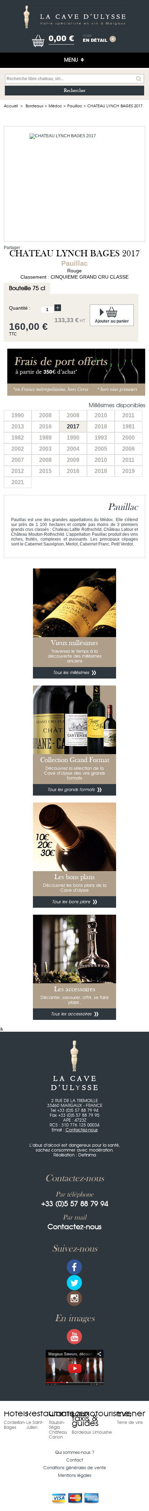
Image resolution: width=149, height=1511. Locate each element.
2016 (45, 426)
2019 (128, 471)
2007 (17, 460)
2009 (73, 460)
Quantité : (19, 308)
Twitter (74, 1283)
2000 (128, 438)
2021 (17, 482)
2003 (45, 449)
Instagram (74, 1298)
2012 (17, 471)
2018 (101, 426)
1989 (45, 438)
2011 (128, 415)
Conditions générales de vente (74, 1468)
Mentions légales (74, 1475)
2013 (17, 426)
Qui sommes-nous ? (74, 1452)
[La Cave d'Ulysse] (74, 17)
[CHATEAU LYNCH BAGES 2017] (74, 183)
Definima (87, 1155)
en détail (95, 38)
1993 (101, 438)
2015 (45, 471)
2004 (73, 449)
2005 (101, 449)
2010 (101, 415)
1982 (17, 438)
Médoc (55, 106)
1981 (128, 426)
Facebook (74, 1267)
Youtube (74, 1337)
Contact (74, 1460)
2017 (73, 426)
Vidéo (75, 1367)
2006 (128, 449)
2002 (17, 449)
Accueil (11, 106)
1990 (17, 415)
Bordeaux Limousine (92, 1432)
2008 (45, 415)
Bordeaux (34, 106)
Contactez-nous (81, 1130)
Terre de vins (130, 1422)
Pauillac (74, 106)
